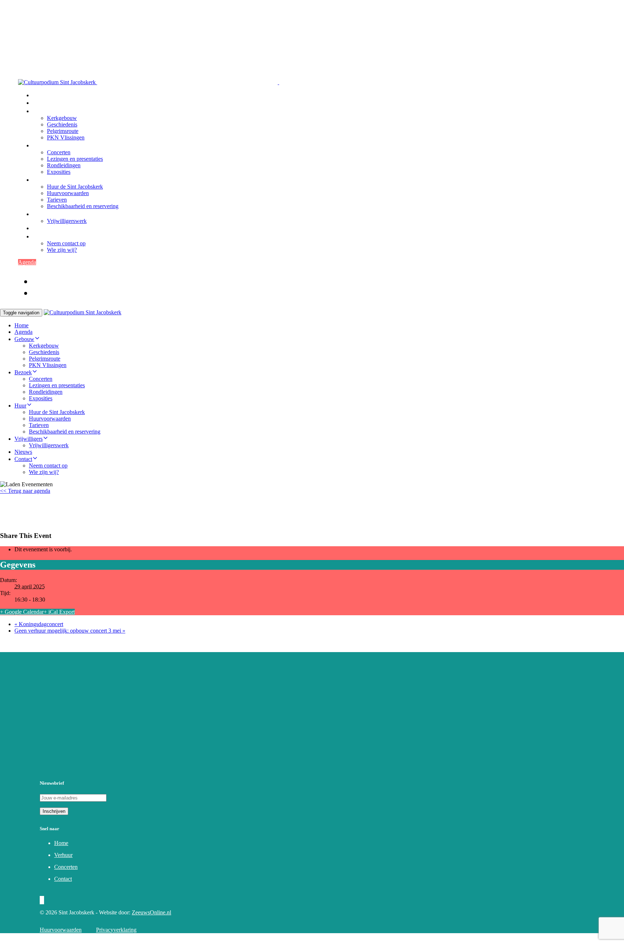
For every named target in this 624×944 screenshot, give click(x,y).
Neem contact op (66, 243)
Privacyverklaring (116, 930)
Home (40, 95)
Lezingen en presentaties (75, 159)
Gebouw (43, 111)
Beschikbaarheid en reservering (82, 206)
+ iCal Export (59, 612)
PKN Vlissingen (65, 137)
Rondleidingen (64, 165)
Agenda (42, 102)
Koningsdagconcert (38, 624)
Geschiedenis (62, 124)
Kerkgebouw (62, 118)
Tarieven (57, 200)
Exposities (58, 172)
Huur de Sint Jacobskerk (75, 187)
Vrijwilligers (48, 213)
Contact (42, 236)
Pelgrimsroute (62, 131)
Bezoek (42, 145)
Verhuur (63, 855)
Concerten (58, 152)
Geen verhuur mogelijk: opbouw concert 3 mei (69, 631)
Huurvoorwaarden (68, 193)
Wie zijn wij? (62, 250)
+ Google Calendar (22, 612)
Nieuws (42, 228)
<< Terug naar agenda (25, 491)
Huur (39, 179)
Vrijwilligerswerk (67, 221)
